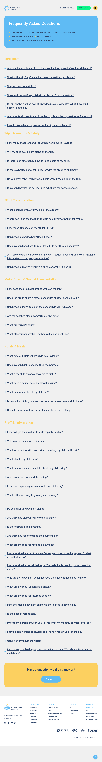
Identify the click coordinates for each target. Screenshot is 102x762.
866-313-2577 (8, 718)
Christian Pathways (53, 719)
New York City (34, 713)
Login (64, 8)
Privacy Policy (89, 716)
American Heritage (53, 707)
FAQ (86, 710)
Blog (71, 707)
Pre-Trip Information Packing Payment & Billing (32, 41)
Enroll (71, 8)
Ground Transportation (22, 37)
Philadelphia (33, 719)
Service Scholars (52, 716)
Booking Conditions (91, 713)
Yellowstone (33, 710)
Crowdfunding (74, 710)
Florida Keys (33, 722)
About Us (73, 704)
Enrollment (16, 32)
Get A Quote (89, 704)
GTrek (49, 710)
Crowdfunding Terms (91, 719)
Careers (72, 713)
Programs (51, 704)
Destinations (34, 704)
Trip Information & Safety (38, 32)
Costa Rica (33, 716)
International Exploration (55, 713)
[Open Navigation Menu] (95, 8)
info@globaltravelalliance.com (13, 715)
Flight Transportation (64, 32)
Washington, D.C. (35, 707)
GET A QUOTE (83, 8)
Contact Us (51, 679)
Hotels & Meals (44, 37)
